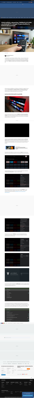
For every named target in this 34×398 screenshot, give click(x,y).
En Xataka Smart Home (18, 146)
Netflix (14, 17)
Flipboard (29, 2)
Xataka (2, 383)
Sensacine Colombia (12, 393)
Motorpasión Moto (21, 384)
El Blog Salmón (30, 383)
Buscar (31, 377)
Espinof (11, 384)
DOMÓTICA (20, 2)
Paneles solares (10, 17)
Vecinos (7, 17)
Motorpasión (21, 383)
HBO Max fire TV (9, 363)
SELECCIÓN (14, 2)
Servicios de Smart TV (10, 323)
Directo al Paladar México (17, 391)
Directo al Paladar (17, 383)
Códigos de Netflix (20, 363)
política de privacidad (26, 370)
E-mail (10, 28)
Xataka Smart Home (3, 386)
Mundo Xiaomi (3, 387)
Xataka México (3, 391)
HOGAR (18, 2)
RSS (25, 374)
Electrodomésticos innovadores (9, 368)
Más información (22, 397)
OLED (29, 17)
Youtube (31, 2)
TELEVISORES (4, 2)
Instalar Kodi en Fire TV (14, 363)
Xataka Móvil (3, 384)
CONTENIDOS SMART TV (9, 2)
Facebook (21, 374)
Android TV (22, 323)
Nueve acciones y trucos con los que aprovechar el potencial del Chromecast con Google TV (21, 148)
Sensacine (12, 383)
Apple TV (16, 17)
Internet (27, 17)
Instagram (30, 2)
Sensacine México (12, 391)
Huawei (25, 17)
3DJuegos (7, 383)
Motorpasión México (21, 391)
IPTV (23, 363)
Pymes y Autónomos (30, 384)
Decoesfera (25, 384)
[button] (10, 55)
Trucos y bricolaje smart (14, 370)
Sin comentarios (4, 28)
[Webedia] (32, 0)
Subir (30, 380)
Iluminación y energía (3, 370)
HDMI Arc (26, 363)
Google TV (22, 17)
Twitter (32, 2)
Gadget (19, 17)
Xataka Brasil (3, 392)
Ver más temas (3, 374)
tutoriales (18, 323)
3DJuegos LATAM (8, 391)
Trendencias (25, 383)
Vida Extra (7, 384)
